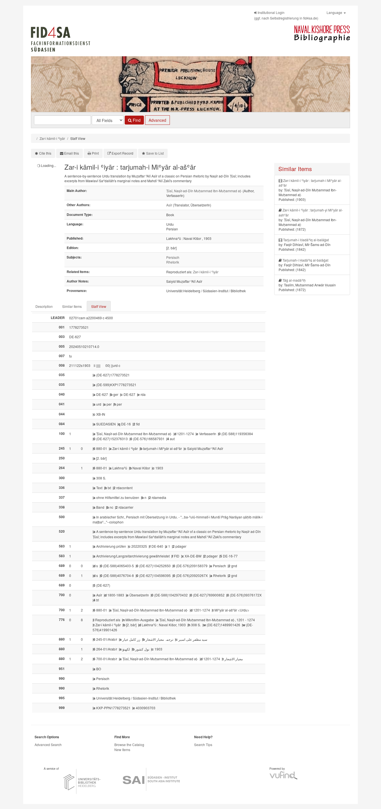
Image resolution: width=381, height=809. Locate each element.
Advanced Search (48, 744)
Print (95, 153)
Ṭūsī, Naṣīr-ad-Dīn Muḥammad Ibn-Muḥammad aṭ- (204, 190)
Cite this (45, 153)
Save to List (155, 153)
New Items (122, 749)
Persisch (172, 257)
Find (136, 120)
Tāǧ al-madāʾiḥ (294, 280)
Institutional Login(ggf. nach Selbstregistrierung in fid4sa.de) (286, 15)
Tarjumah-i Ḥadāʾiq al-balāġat (306, 239)
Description (44, 306)
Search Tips (203, 744)
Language (335, 12)
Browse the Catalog (129, 744)
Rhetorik (172, 262)
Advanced (157, 120)
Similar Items (72, 306)
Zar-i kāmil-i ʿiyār (52, 138)
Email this (71, 153)
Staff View (98, 306)
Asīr (169, 205)
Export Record (122, 153)
